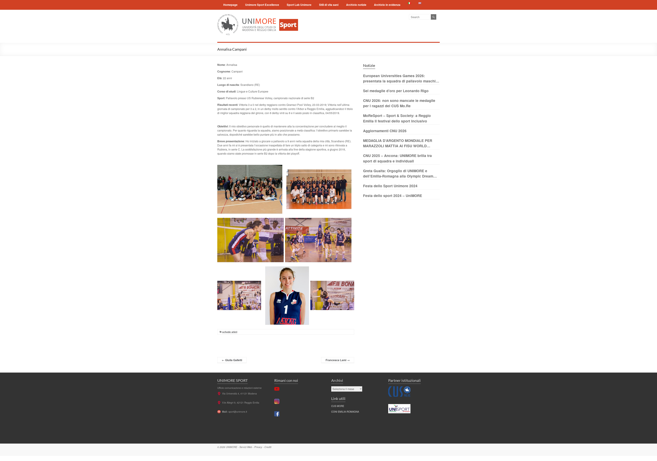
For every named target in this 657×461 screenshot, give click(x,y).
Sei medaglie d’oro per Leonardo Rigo (396, 90)
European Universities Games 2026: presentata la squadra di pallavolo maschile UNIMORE (401, 78)
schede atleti (229, 332)
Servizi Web (245, 447)
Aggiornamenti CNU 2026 (385, 130)
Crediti (267, 447)
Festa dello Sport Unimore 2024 (390, 185)
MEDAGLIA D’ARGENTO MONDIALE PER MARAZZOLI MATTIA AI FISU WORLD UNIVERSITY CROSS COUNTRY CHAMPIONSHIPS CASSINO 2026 (397, 143)
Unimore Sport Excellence (262, 5)
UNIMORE (231, 447)
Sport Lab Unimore (299, 5)
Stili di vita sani (328, 5)
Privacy (258, 447)
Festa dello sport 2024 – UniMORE (392, 195)
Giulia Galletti (232, 360)
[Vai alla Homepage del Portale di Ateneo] (247, 16)
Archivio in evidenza (387, 5)
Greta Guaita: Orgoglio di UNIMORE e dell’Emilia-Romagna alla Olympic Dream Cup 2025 (398, 173)
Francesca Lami (338, 360)
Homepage (230, 5)
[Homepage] (287, 16)
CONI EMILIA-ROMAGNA (345, 411)
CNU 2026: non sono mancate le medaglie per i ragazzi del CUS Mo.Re (399, 103)
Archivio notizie (356, 5)
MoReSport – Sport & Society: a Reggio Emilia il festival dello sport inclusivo (397, 118)
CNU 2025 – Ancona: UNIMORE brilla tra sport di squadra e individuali (397, 158)
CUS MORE (337, 406)
